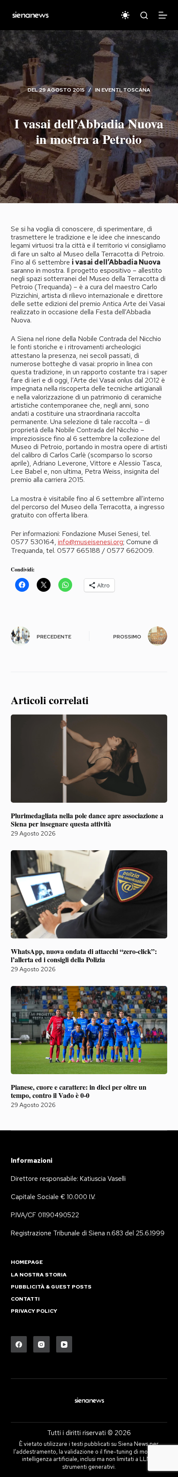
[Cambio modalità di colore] (125, 15)
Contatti (25, 1299)
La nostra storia (39, 1275)
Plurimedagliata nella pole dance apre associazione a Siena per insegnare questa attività (87, 819)
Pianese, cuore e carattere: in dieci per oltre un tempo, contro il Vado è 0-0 (78, 1091)
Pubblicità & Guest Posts (51, 1287)
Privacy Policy (34, 1311)
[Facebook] (19, 1344)
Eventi (111, 89)
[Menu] (163, 15)
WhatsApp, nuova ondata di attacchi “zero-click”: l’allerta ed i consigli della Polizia (84, 955)
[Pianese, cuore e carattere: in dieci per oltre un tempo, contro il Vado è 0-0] (89, 1030)
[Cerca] (144, 15)
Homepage (27, 1262)
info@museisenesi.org (90, 541)
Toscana (136, 89)
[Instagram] (41, 1344)
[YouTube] (64, 1344)
